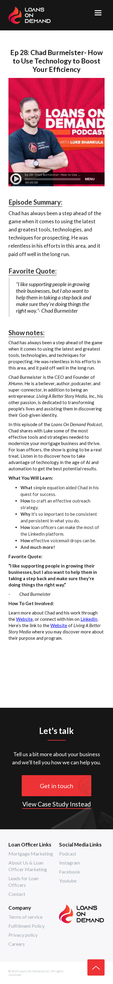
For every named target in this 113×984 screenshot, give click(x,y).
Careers (16, 944)
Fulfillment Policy (26, 926)
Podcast (67, 853)
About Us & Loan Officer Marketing (27, 866)
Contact (16, 894)
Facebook (69, 871)
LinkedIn (88, 619)
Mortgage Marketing (30, 853)
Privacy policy (23, 935)
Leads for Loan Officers (23, 881)
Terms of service (25, 917)
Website (24, 619)
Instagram (69, 862)
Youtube (68, 880)
